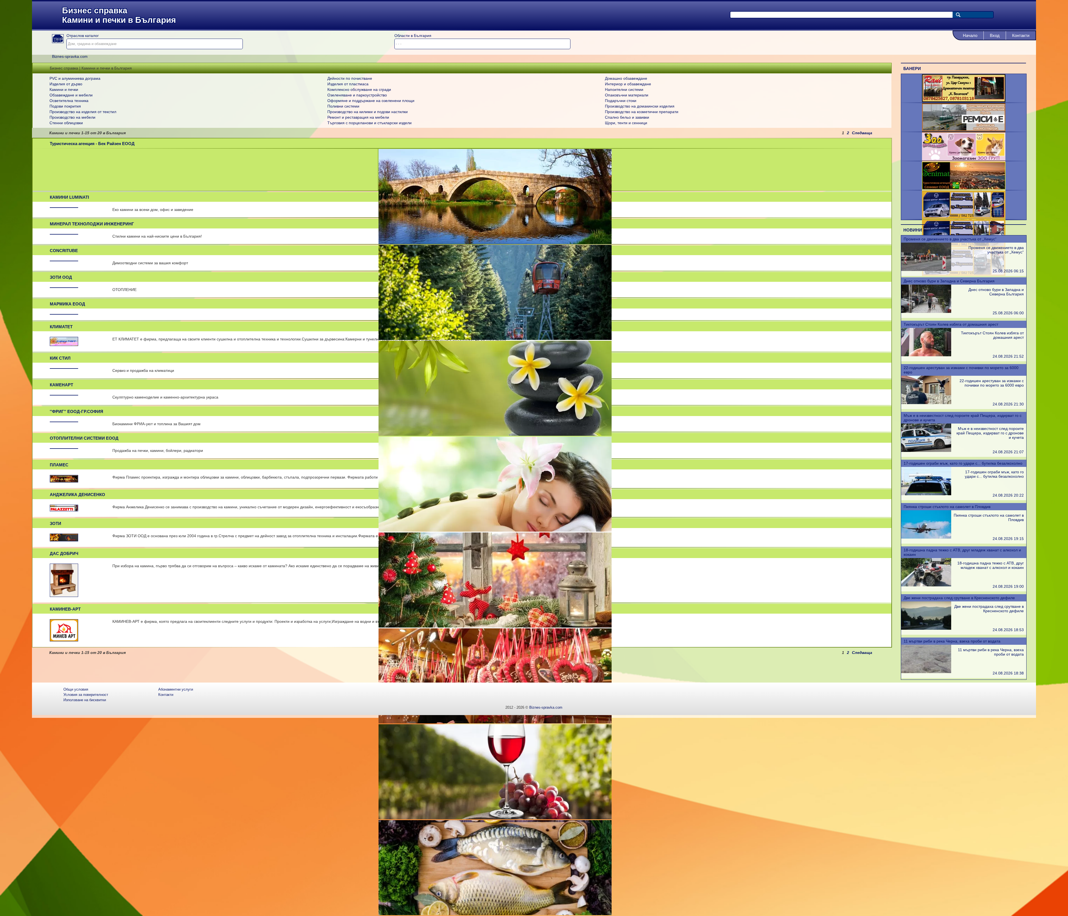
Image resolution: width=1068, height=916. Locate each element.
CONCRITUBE (64, 250)
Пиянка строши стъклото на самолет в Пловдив (947, 506)
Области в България (412, 35)
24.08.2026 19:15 (1008, 538)
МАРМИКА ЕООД (67, 304)
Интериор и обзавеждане (628, 84)
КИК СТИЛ (60, 358)
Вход (995, 35)
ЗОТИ (55, 523)
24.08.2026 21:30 (1008, 404)
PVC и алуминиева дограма (75, 78)
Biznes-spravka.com (545, 707)
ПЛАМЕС (59, 464)
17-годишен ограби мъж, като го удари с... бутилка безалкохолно (963, 463)
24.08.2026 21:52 (1008, 356)
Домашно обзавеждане (626, 78)
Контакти (1020, 35)
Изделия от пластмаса (348, 84)
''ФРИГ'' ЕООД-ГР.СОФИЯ (76, 411)
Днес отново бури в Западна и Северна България (949, 281)
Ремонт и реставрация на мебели (358, 117)
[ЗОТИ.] (64, 539)
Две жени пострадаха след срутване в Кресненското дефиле (959, 598)
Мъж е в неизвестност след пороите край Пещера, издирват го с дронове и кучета (990, 433)
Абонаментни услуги (175, 689)
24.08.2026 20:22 (1008, 495)
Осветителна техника (69, 100)
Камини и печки (64, 89)
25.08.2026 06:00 (1008, 313)
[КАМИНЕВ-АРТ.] (64, 640)
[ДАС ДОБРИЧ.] (64, 595)
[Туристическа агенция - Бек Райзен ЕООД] (495, 242)
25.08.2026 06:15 (1008, 271)
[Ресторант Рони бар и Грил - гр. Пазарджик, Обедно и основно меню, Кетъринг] (963, 100)
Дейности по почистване (349, 78)
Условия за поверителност (85, 695)
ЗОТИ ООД (61, 277)
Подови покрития (65, 106)
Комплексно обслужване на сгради (359, 89)
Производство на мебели (72, 117)
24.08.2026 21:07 (1008, 452)
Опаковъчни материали (626, 95)
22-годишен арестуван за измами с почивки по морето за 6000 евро (992, 383)
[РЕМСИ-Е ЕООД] (963, 130)
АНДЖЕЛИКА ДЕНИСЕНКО (77, 494)
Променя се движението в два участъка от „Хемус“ (950, 239)
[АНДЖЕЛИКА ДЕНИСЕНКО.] (64, 509)
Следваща (862, 133)
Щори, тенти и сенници (626, 123)
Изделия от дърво (66, 84)
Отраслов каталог (82, 35)
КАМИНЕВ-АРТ (65, 609)
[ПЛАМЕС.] (64, 481)
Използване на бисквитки (84, 700)
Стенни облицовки (66, 123)
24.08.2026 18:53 (1008, 630)
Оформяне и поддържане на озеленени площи (370, 100)
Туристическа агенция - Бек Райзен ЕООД (92, 143)
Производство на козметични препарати (641, 111)
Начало (970, 35)
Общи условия (75, 689)
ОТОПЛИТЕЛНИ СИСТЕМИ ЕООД (84, 438)
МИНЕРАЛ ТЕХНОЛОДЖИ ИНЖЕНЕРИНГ (92, 223)
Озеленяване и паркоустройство (357, 95)
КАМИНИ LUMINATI (69, 197)
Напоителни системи (624, 89)
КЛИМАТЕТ (61, 326)
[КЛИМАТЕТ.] (64, 344)
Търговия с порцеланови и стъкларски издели (369, 123)
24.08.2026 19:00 (1008, 586)
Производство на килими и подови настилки (367, 111)
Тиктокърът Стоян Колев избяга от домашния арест (951, 324)
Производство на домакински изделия (639, 106)
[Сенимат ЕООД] (963, 188)
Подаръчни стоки (620, 100)
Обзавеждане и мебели (71, 95)
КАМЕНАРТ (61, 384)
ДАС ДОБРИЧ (64, 553)
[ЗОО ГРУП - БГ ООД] (963, 159)
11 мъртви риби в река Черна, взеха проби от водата (952, 641)
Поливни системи (343, 106)
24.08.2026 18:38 (1008, 673)
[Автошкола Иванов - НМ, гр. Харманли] (963, 217)
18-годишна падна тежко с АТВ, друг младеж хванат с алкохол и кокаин (990, 565)
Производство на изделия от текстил (83, 111)
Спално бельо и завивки (627, 117)
